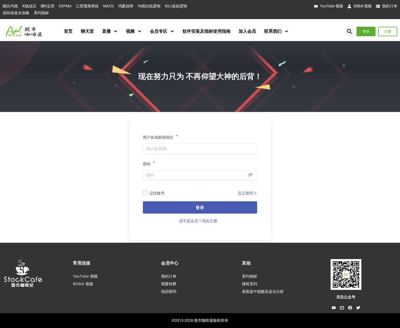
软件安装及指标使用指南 (206, 31)
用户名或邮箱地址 (160, 137)
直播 (106, 31)
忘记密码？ (247, 193)
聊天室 (87, 31)
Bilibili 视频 (83, 283)
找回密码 (168, 291)
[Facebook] (349, 307)
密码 (149, 163)
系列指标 (249, 276)
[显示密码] (250, 174)
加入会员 (247, 31)
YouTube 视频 (85, 276)
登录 (200, 207)
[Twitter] (358, 307)
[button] (349, 31)
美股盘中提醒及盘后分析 (263, 291)
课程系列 (249, 283)
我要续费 (168, 283)
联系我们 (273, 31)
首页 (68, 31)
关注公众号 (345, 297)
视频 (130, 31)
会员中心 (170, 263)
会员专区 (158, 31)
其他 (246, 263)
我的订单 (168, 276)
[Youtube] (333, 307)
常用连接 (81, 263)
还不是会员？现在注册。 (200, 220)
